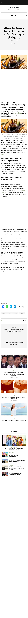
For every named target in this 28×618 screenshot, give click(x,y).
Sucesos (11, 465)
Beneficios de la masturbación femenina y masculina (14, 397)
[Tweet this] (13, 44)
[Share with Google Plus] (15, 44)
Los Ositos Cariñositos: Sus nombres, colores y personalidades (16, 455)
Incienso (4, 313)
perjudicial (17, 113)
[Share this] (11, 44)
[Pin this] (17, 44)
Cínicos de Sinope (14, 7)
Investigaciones (13, 313)
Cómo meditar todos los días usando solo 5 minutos (14, 421)
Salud (14, 25)
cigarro (3, 154)
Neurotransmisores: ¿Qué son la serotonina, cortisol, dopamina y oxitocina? (14, 374)
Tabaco (21, 313)
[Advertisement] (14, 85)
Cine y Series (14, 447)
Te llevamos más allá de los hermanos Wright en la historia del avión (17, 468)
